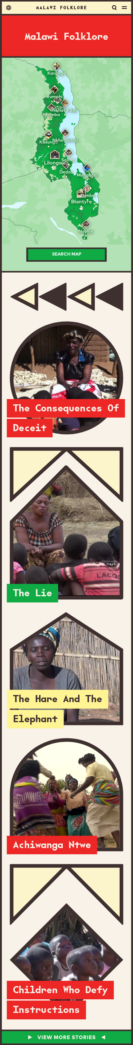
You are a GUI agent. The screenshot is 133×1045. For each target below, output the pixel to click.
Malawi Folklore (61, 7)
